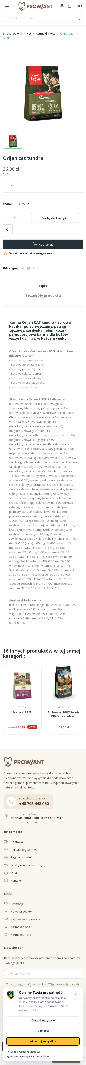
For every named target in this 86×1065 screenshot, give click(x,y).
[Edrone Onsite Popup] (43, 532)
